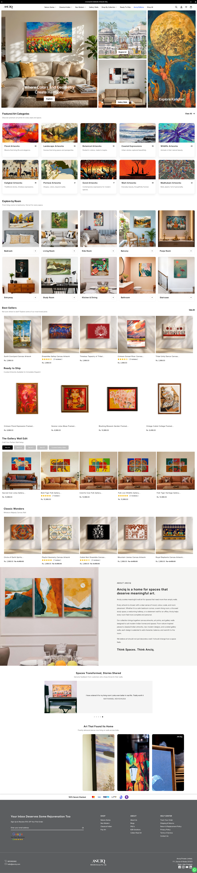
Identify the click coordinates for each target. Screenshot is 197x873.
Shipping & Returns (167, 823)
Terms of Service (166, 833)
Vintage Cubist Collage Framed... (160, 426)
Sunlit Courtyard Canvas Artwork (17, 356)
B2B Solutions (135, 830)
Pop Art (103, 830)
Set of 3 (30, 447)
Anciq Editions (139, 7)
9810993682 (12, 861)
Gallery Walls (93, 7)
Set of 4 (19, 447)
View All (188, 113)
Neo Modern (79, 7)
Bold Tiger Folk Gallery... (51, 493)
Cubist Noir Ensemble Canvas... (93, 557)
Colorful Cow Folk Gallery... (91, 493)
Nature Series (49, 7)
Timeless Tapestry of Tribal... (92, 356)
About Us (133, 820)
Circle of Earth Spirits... (14, 557)
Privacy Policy (165, 830)
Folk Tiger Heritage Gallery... (169, 493)
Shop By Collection (108, 7)
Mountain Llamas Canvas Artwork (132, 557)
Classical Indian (64, 7)
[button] (191, 7)
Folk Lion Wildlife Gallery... (129, 493)
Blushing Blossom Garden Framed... (114, 426)
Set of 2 (42, 447)
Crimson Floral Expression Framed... (19, 426)
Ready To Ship (125, 7)
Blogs (132, 823)
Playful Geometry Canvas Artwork (56, 557)
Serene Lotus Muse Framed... (63, 426)
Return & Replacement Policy (170, 826)
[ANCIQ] (8, 7)
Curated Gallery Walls (59, 447)
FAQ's (132, 826)
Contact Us (164, 836)
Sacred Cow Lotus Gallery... (14, 493)
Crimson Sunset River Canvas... (131, 356)
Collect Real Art (136, 833)
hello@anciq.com (14, 864)
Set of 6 (7, 447)
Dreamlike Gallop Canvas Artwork (56, 356)
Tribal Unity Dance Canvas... (168, 356)
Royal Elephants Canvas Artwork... (170, 557)
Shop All (150, 7)
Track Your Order (166, 820)
